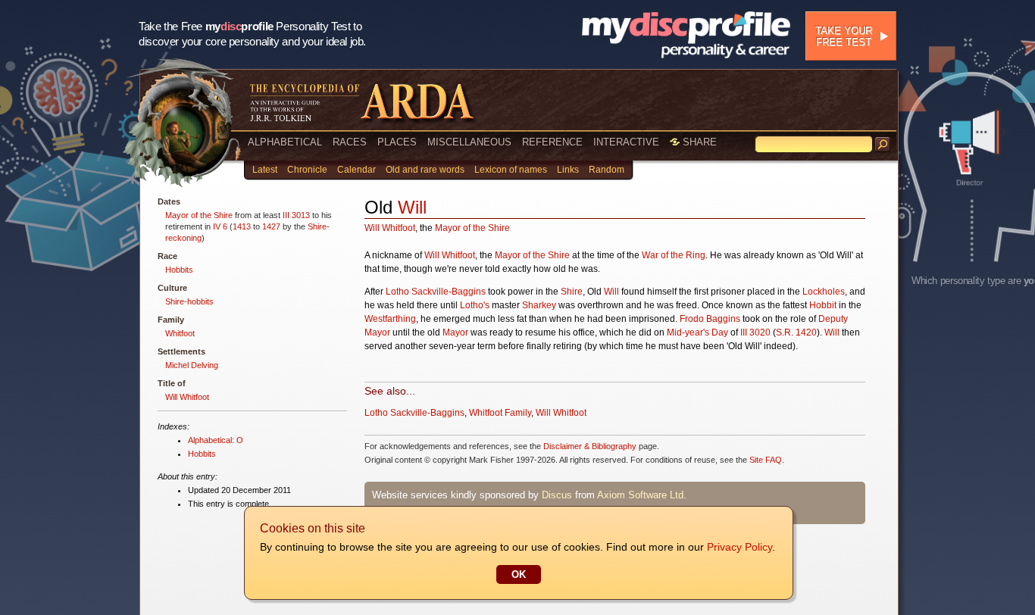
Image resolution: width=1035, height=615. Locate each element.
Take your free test (843, 36)
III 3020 (755, 332)
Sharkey (539, 305)
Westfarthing (390, 319)
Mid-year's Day (697, 332)
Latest (264, 169)
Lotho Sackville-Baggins (436, 291)
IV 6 (220, 226)
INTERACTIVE (626, 142)
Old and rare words (425, 169)
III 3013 (296, 215)
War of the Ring (673, 255)
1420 (806, 332)
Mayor (455, 332)
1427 (271, 226)
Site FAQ (765, 459)
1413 (242, 226)
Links (568, 169)
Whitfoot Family (500, 412)
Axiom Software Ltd (640, 495)
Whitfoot (180, 333)
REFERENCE (552, 142)
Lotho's (474, 305)
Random (606, 169)
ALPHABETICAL (285, 142)
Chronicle (307, 169)
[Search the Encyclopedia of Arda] (882, 144)
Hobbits (179, 269)
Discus (557, 495)
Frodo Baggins (710, 319)
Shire (572, 291)
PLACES (397, 142)
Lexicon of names (510, 169)
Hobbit (822, 305)
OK (518, 574)
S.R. (784, 332)
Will (412, 207)
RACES (350, 142)
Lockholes (823, 291)
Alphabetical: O (215, 440)
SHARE (698, 142)
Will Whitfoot (187, 396)
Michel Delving (191, 365)
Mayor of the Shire (199, 215)
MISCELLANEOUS (469, 142)
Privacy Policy (739, 547)
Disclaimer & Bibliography (589, 446)
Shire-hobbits (189, 301)
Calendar (356, 169)
